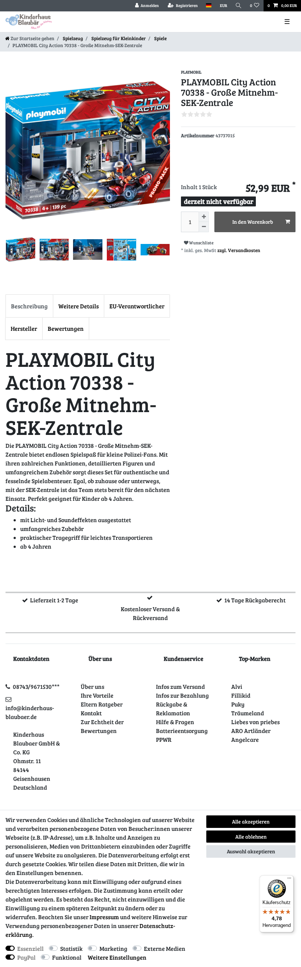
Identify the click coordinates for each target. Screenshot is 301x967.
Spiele (160, 38)
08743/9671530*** (36, 686)
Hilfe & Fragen (175, 722)
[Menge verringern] (204, 227)
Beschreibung (29, 306)
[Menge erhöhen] (204, 217)
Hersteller (24, 328)
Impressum (104, 917)
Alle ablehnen (250, 836)
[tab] (29, 305)
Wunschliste (201, 242)
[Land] (208, 5)
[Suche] (238, 5)
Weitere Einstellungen (117, 957)
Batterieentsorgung (182, 730)
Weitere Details (78, 306)
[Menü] (289, 879)
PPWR (163, 739)
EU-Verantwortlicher (136, 306)
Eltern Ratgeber (102, 704)
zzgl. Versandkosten (238, 250)
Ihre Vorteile (97, 695)
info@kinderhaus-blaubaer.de (30, 712)
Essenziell (30, 948)
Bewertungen (66, 328)
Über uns (92, 686)
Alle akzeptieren (250, 821)
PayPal (26, 957)
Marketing (113, 948)
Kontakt (91, 713)
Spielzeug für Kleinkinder (118, 38)
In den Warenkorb (252, 221)
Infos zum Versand (180, 686)
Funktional (66, 957)
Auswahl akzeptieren (251, 851)
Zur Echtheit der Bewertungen (102, 726)
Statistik (71, 948)
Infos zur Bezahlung (182, 695)
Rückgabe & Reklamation (173, 708)
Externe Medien (164, 948)
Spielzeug (72, 38)
